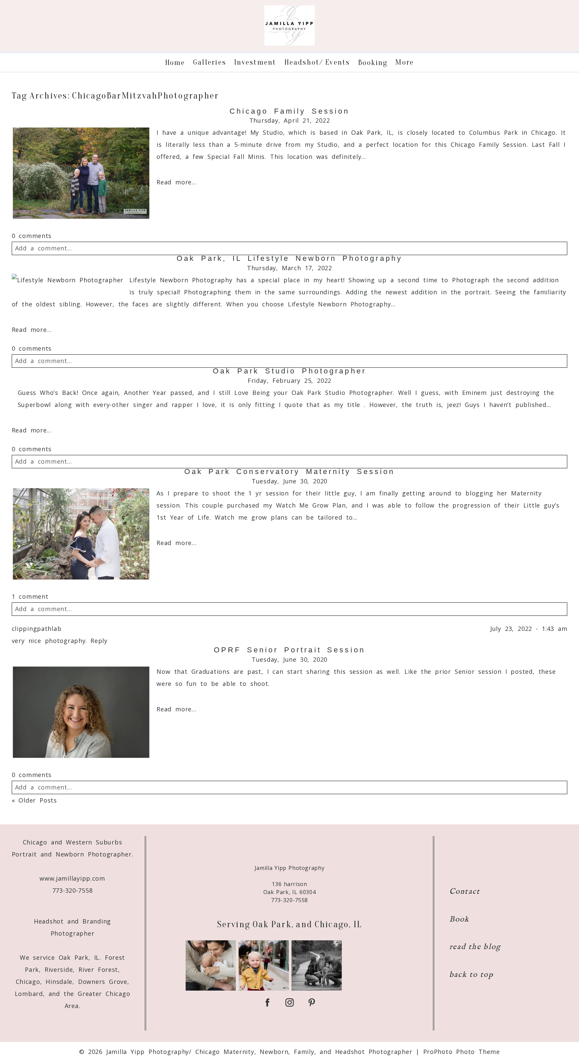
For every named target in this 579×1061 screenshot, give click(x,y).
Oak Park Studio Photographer (289, 371)
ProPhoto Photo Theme (461, 1052)
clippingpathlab (37, 629)
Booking (373, 62)
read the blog (475, 947)
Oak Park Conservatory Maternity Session (289, 471)
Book (459, 919)
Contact (464, 891)
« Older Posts (34, 800)
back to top (471, 975)
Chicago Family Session (290, 111)
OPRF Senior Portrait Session (289, 650)
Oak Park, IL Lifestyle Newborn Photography (289, 258)
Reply (99, 641)
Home (175, 62)
